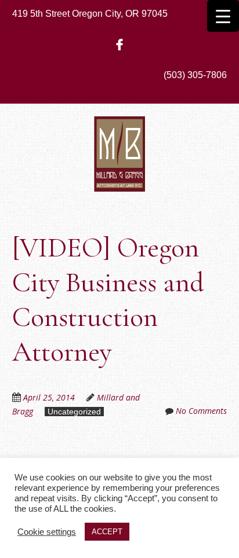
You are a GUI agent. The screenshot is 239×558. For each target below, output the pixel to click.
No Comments (201, 410)
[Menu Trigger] (223, 16)
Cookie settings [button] (46, 532)
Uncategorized (74, 411)
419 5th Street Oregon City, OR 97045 (90, 14)
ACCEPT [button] (107, 531)
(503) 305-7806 (195, 75)
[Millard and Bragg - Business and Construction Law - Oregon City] (119, 174)
